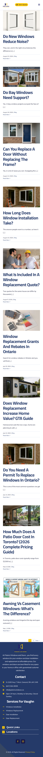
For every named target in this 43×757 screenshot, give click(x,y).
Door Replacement (13, 718)
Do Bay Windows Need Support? (18, 94)
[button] (20, 727)
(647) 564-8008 (12, 686)
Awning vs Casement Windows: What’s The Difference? (21, 608)
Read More (6, 58)
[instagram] (23, 741)
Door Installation (12, 714)
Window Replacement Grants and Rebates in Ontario (21, 343)
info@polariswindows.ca (15, 690)
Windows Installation (13, 707)
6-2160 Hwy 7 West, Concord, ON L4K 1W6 (22, 682)
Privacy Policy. (30, 752)
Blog (15, 56)
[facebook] (18, 741)
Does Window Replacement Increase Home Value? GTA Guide (18, 410)
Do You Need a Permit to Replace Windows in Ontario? (21, 475)
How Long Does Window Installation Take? (20, 218)
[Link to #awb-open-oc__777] (39, 5)
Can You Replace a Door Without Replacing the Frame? (19, 156)
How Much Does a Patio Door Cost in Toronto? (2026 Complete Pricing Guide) (19, 542)
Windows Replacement (14, 711)
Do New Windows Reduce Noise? (18, 38)
